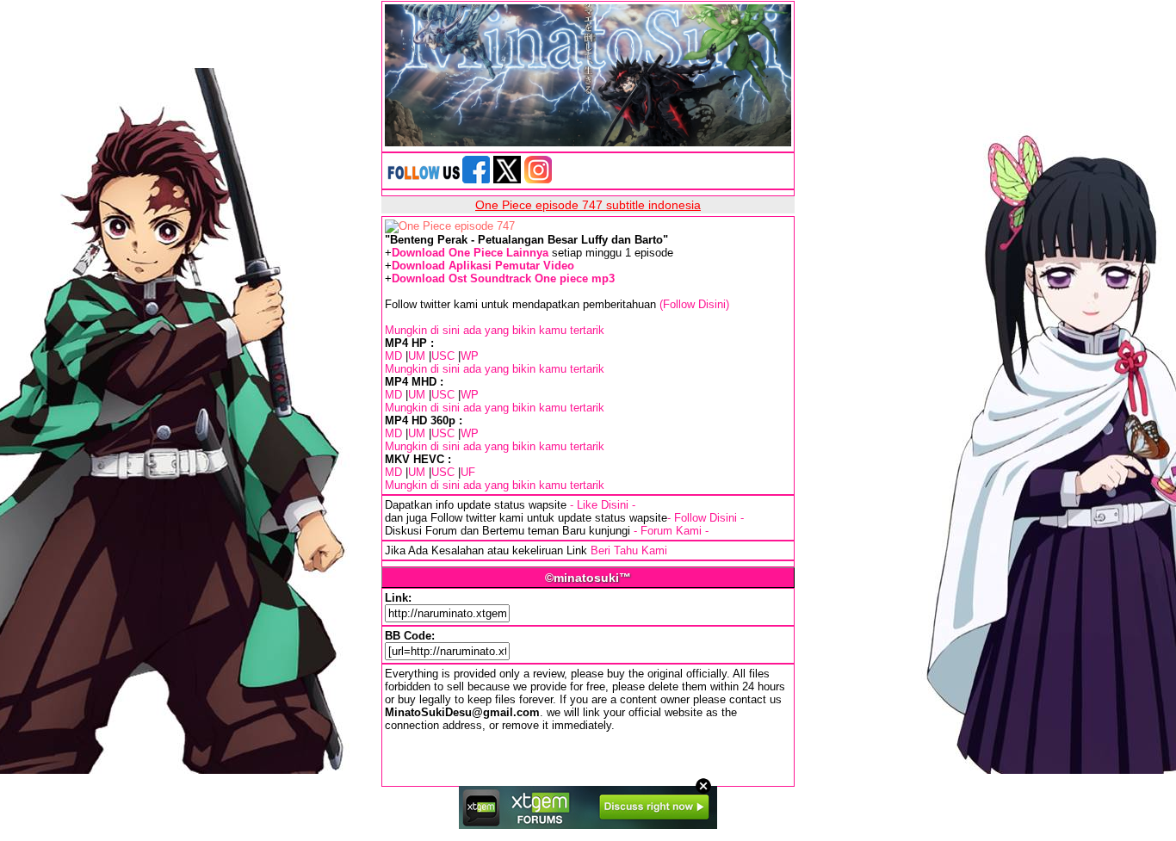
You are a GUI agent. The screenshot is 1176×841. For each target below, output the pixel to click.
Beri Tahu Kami (629, 550)
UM (416, 355)
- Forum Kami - (671, 530)
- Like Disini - (602, 504)
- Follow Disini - (705, 517)
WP (470, 355)
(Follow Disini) (694, 304)
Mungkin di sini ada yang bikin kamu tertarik (494, 330)
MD (393, 355)
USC (443, 355)
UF (468, 472)
